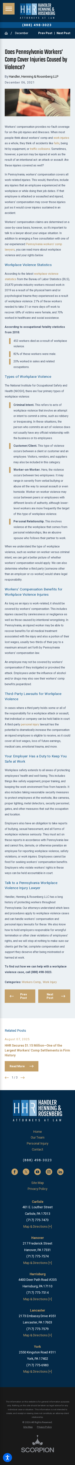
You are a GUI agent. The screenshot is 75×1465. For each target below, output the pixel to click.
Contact (37, 1149)
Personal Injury (37, 1143)
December (21, 33)
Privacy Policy (37, 1188)
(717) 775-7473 (37, 1220)
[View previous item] (7, 1078)
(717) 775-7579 (37, 1329)
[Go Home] (8, 33)
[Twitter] (26, 1172)
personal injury (30, 724)
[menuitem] (37, 1131)
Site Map (37, 1182)
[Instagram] (49, 1172)
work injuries (61, 138)
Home (37, 1131)
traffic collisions (40, 149)
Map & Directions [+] (37, 1226)
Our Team (37, 1137)
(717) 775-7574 (37, 1256)
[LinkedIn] (60, 1172)
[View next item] (23, 1078)
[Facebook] (14, 1172)
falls (57, 143)
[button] (7, 1457)
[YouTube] (37, 1172)
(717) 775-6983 (37, 1365)
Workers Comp (31, 982)
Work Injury (50, 982)
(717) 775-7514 (37, 1292)
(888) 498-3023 (37, 25)
